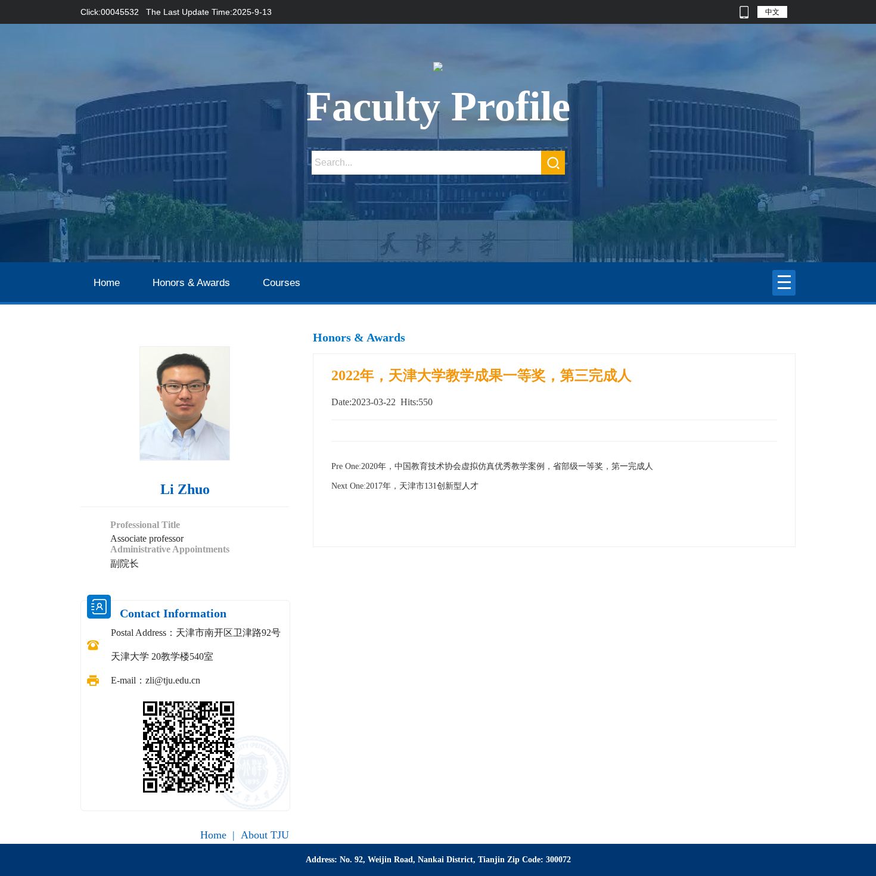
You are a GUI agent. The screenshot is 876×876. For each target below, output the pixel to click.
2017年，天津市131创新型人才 (405, 486)
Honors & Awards (191, 282)
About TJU (265, 835)
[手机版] (744, 12)
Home (107, 282)
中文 (772, 12)
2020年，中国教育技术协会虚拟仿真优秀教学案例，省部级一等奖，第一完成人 (492, 466)
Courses (281, 282)
